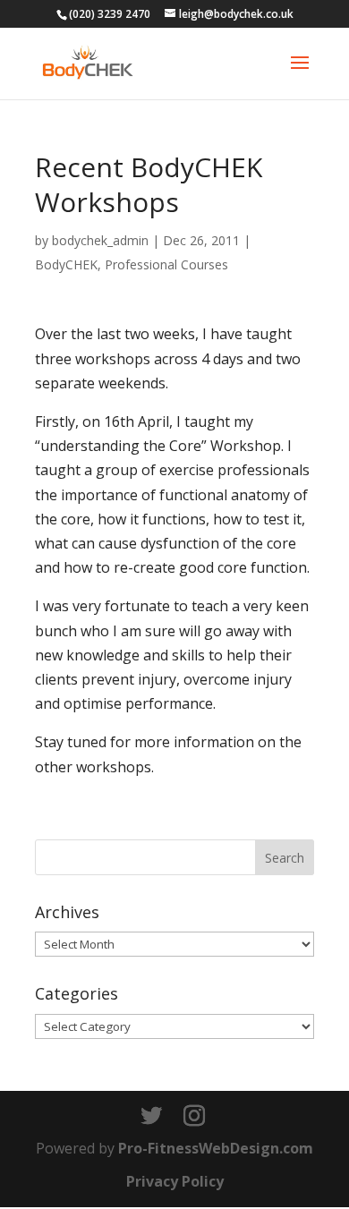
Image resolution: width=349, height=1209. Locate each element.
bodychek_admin (100, 240)
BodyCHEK (66, 264)
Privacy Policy (175, 1181)
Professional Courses (166, 264)
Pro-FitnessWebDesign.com (215, 1148)
